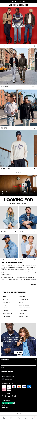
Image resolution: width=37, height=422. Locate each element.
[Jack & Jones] (18, 5)
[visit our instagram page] (6, 397)
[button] (18, 379)
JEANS (4, 296)
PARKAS (5, 308)
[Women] (9, 217)
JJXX (19, 281)
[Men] (28, 217)
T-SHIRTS (5, 310)
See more (33, 284)
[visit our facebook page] (3, 397)
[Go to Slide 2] (18, 172)
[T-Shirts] (18, 108)
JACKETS (5, 299)
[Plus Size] (9, 246)
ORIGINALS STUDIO (8, 313)
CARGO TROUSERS (24, 308)
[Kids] (28, 246)
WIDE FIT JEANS (23, 316)
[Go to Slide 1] (16, 172)
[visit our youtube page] (9, 397)
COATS (21, 302)
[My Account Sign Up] (18, 339)
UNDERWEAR (23, 310)
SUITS (4, 305)
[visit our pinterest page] (12, 397)
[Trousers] (18, 66)
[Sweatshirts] (18, 148)
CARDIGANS (6, 316)
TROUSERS (22, 296)
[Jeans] (18, 25)
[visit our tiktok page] (15, 397)
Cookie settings (19, 414)
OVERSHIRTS (6, 302)
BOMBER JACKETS (24, 299)
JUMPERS (21, 313)
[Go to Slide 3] (20, 172)
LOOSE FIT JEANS (24, 305)
